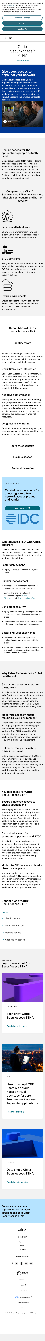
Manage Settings (22, 18)
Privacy (23, 1290)
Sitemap (23, 1307)
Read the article (14, 1111)
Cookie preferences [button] (24, 1302)
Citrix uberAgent (25, 598)
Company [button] (22, 1237)
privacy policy (10, 5)
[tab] (22, 341)
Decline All (22, 29)
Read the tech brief (16, 1026)
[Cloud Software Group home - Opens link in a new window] (22, 1274)
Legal (22, 1285)
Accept (22, 23)
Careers (21, 1279)
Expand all (5, 912)
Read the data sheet (16, 1182)
